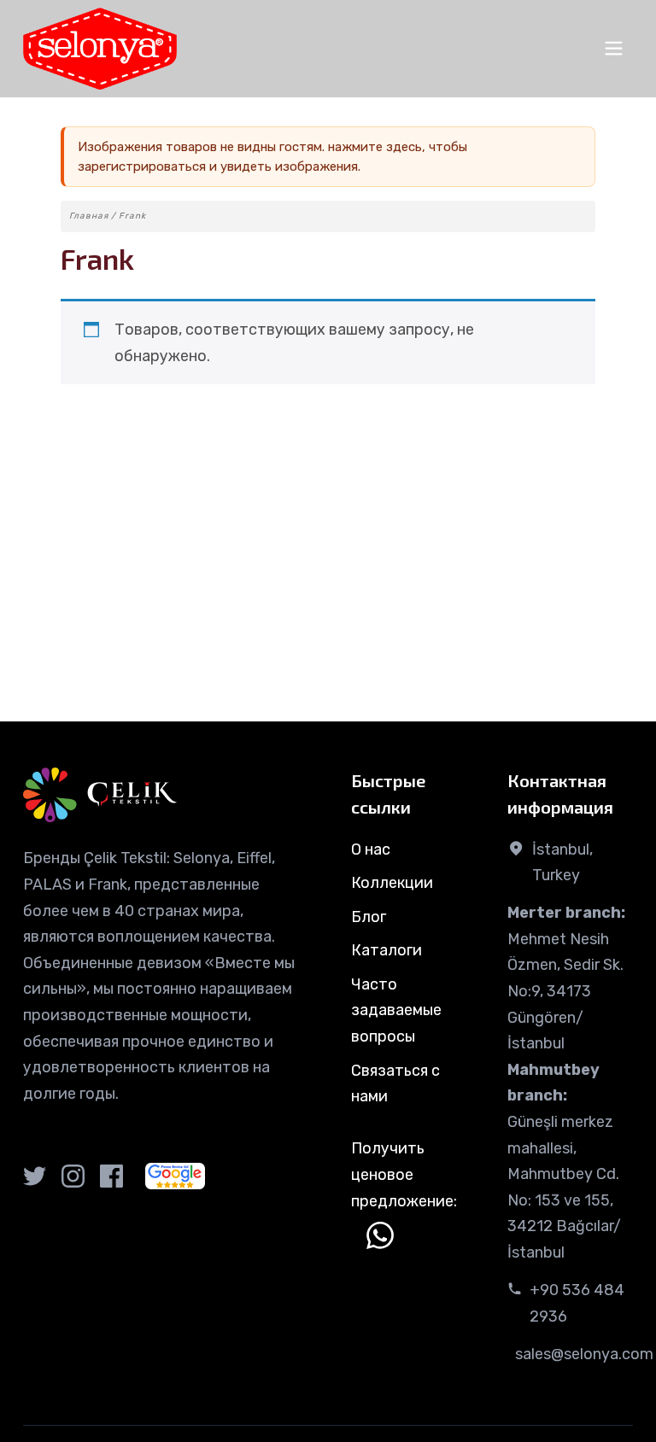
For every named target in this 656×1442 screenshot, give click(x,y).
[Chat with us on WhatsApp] (380, 1235)
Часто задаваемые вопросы (396, 1010)
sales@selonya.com (584, 1354)
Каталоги (386, 950)
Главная (88, 216)
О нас (370, 849)
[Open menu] (613, 48)
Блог (368, 917)
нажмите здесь (375, 147)
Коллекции (392, 882)
